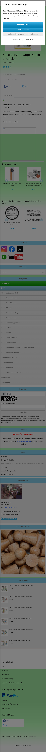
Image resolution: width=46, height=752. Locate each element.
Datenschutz (29, 40)
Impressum (16, 40)
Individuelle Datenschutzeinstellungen (23, 34)
